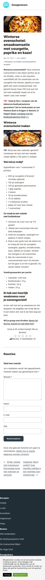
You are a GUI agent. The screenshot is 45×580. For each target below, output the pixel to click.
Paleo (2, 524)
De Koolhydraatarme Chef (12, 539)
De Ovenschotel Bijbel (10, 544)
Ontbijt (3, 503)
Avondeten (18, 62)
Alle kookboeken (7, 534)
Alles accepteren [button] (20, 575)
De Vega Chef (6, 549)
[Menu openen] (40, 5)
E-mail (6, 415)
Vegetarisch (5, 518)
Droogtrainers (20, 5)
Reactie (8, 377)
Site (5, 426)
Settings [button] (7, 575)
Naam (6, 404)
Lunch (3, 508)
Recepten (9, 62)
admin (23, 58)
